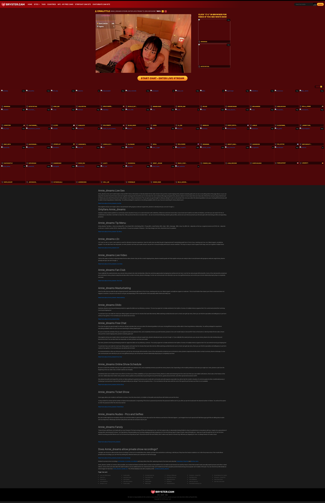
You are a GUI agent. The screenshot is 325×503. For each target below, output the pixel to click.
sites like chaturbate (219, 481)
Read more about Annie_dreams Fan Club (110, 280)
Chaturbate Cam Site (101, 4)
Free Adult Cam (149, 477)
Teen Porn (102, 477)
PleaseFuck (103, 479)
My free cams (194, 461)
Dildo (108, 319)
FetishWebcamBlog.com (195, 483)
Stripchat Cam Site (83, 4)
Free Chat (110, 357)
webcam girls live (193, 481)
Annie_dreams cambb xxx (120, 469)
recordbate (134, 461)
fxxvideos (169, 481)
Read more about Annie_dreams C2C (108, 248)
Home (30, 4)
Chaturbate (179, 461)
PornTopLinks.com (171, 477)
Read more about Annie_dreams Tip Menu (110, 231)
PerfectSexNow (171, 483)
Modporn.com (103, 483)
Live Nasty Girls (193, 477)
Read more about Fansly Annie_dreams (109, 442)
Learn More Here (218, 479)
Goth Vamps (126, 479)
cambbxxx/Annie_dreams (162, 469)
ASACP (162, 495)
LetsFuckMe (148, 481)
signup (320, 4)
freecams (147, 479)
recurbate (128, 461)
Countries (51, 4)
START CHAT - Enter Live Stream (162, 78)
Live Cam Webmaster (105, 475)
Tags (43, 4)
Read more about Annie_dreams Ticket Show (110, 407)
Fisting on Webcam (171, 475)
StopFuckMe (126, 483)
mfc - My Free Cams (65, 4)
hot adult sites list (149, 475)
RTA (158, 495)
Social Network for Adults (220, 475)
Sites (36, 4)
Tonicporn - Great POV (194, 475)
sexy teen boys (127, 477)
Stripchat (185, 461)
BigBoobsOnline (171, 479)
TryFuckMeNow (193, 479)
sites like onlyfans (127, 481)
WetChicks (147, 483)
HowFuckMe (126, 475)
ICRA (166, 495)
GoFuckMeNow (104, 481)
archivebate (121, 461)
